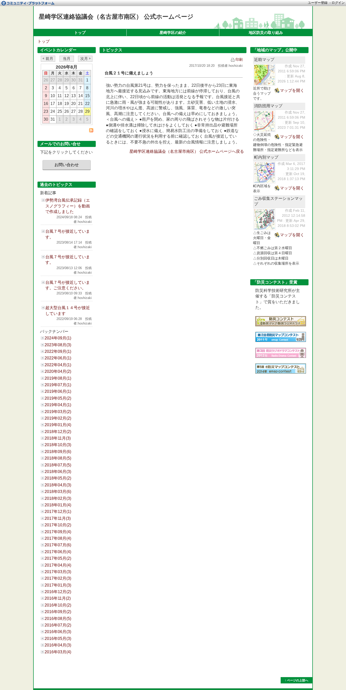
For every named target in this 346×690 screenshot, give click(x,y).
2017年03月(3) (58, 572)
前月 (49, 58)
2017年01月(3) (58, 585)
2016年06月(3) (58, 632)
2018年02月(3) (58, 498)
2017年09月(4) (58, 532)
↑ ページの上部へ (296, 680)
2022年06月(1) (58, 358)
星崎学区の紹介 (173, 32)
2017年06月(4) (58, 552)
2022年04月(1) (58, 365)
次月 (84, 58)
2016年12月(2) (58, 592)
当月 (66, 58)
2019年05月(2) (58, 398)
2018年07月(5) (58, 465)
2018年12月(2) (58, 431)
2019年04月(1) (58, 405)
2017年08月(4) (58, 538)
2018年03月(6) (58, 491)
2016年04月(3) (58, 645)
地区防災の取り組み (266, 32)
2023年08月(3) (58, 345)
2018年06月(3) (58, 471)
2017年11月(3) (58, 518)
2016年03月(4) (58, 652)
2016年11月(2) (58, 598)
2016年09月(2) (58, 612)
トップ (80, 32)
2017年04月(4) (58, 565)
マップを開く (292, 90)
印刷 (239, 59)
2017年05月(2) (58, 558)
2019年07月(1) (58, 385)
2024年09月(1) (58, 338)
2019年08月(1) (58, 378)
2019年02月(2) (58, 418)
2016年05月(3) (58, 638)
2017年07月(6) (58, 545)
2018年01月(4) (58, 505)
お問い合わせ (66, 165)
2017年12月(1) (58, 511)
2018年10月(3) (58, 445)
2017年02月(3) (58, 578)
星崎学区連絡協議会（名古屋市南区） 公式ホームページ (116, 16)
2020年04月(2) (58, 371)
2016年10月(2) (58, 605)
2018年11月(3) (58, 438)
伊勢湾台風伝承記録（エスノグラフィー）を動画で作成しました (67, 206)
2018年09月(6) (58, 451)
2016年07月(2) (58, 625)
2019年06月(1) (58, 391)
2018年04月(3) (58, 485)
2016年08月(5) (58, 618)
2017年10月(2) (58, 525)
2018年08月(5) (58, 458)
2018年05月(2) (58, 478)
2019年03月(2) (58, 411)
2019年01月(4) (58, 425)
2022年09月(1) (58, 351)
